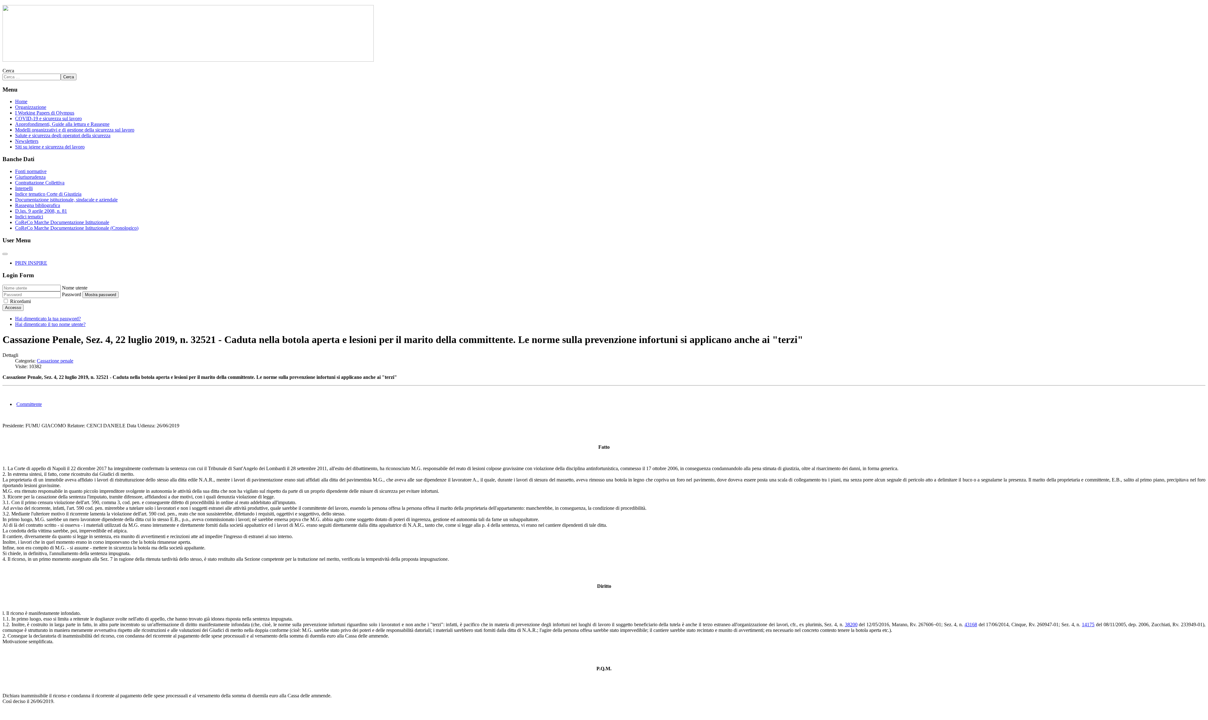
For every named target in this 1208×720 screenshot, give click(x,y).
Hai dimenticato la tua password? (48, 318)
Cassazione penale (55, 360)
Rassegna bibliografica (37, 205)
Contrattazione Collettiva (39, 182)
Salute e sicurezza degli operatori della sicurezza (62, 135)
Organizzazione (30, 107)
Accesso (13, 307)
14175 (1088, 624)
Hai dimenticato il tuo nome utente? (50, 324)
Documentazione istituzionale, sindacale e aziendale (66, 199)
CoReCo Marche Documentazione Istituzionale (62, 222)
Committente (29, 404)
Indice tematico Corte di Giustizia (48, 194)
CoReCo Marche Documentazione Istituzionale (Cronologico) (76, 228)
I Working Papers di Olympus (44, 112)
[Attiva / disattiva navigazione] (5, 254)
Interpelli (24, 188)
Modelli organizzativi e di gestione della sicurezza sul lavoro (74, 129)
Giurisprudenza (30, 177)
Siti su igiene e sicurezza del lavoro (50, 146)
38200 (851, 624)
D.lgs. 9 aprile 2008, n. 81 (41, 211)
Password (71, 294)
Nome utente (74, 287)
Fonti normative (31, 171)
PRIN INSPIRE (31, 263)
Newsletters (26, 141)
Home (21, 101)
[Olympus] (188, 60)
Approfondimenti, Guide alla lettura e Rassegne (62, 124)
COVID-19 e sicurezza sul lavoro (48, 118)
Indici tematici (29, 216)
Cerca (8, 70)
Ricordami (20, 301)
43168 (971, 624)
